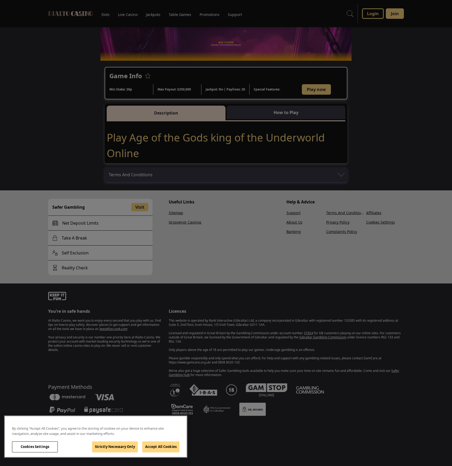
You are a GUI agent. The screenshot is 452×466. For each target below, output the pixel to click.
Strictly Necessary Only (115, 446)
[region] (95, 437)
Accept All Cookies (161, 446)
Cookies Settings (35, 446)
